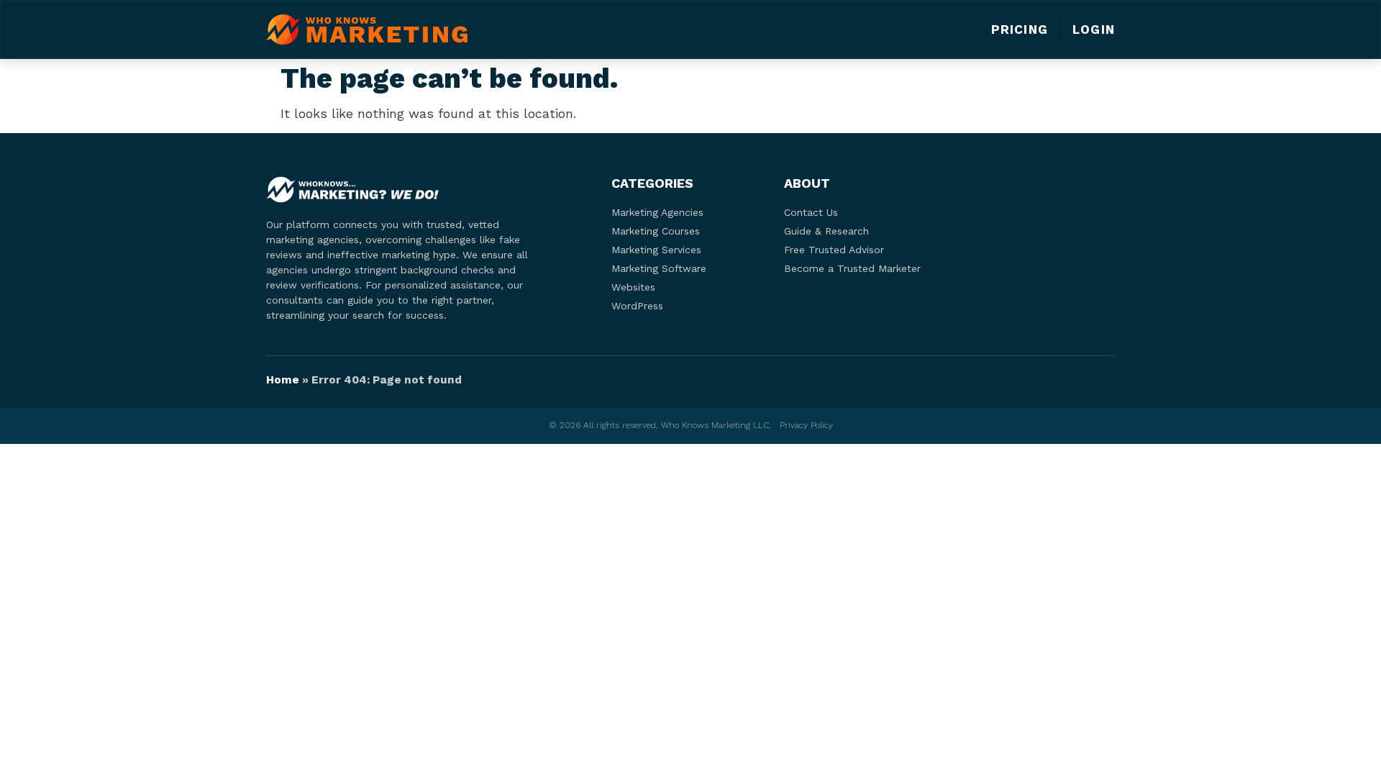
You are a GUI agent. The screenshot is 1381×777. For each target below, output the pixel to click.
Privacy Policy (806, 425)
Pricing (1019, 29)
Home (282, 379)
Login (1093, 29)
